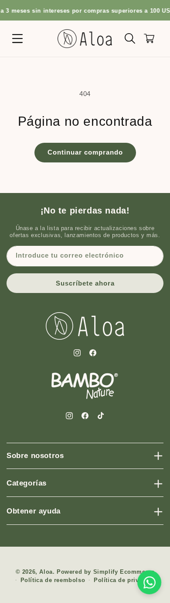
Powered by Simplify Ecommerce (105, 572)
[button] (17, 38)
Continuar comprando (85, 152)
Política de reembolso (52, 580)
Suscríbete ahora (85, 283)
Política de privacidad (126, 580)
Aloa (45, 572)
